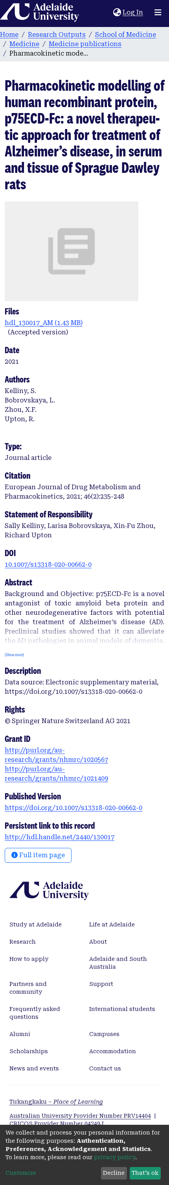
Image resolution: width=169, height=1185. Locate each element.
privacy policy (114, 1157)
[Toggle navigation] (158, 12)
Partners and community (28, 988)
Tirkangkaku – (56, 1102)
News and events (34, 1068)
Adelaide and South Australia (118, 963)
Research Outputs (57, 34)
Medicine (24, 44)
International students (122, 1009)
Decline (114, 1173)
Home (9, 34)
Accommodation (112, 1051)
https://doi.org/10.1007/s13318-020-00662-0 (73, 808)
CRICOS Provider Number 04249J (56, 1123)
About (98, 942)
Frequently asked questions (34, 1013)
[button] (117, 12)
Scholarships (28, 1051)
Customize (21, 1173)
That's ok (145, 1173)
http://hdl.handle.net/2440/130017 (59, 837)
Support (101, 984)
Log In (133, 12)
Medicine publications (85, 44)
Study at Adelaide (35, 924)
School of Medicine (125, 34)
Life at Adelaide (112, 924)
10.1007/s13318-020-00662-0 (48, 564)
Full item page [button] (41, 855)
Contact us (105, 1068)
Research (22, 942)
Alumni (19, 1034)
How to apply (28, 959)
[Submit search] (107, 12)
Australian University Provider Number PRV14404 (80, 1116)
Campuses (104, 1034)
